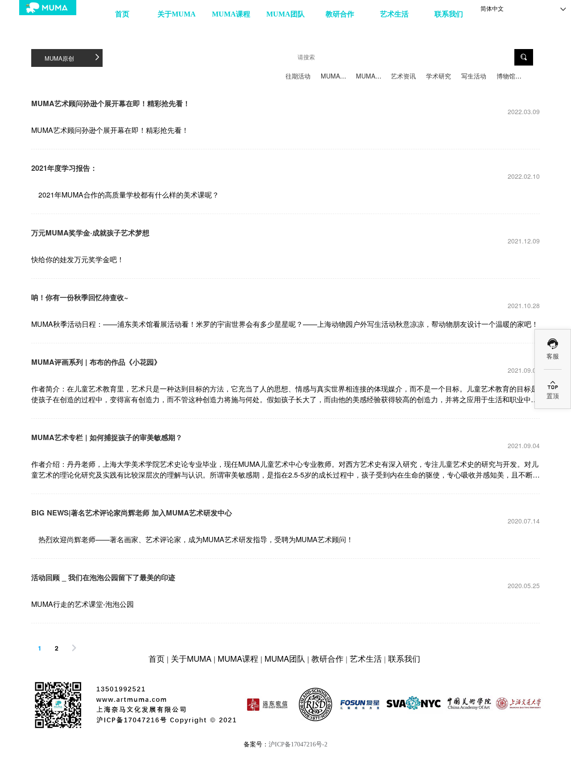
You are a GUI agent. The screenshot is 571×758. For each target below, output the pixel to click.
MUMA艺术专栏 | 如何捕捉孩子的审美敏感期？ (106, 437)
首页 (122, 14)
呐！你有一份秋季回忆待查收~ (79, 297)
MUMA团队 (285, 14)
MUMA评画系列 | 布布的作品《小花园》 (96, 362)
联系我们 (448, 14)
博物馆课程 (512, 75)
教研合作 (340, 14)
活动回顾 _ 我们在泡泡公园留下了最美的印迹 (103, 577)
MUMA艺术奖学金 (381, 75)
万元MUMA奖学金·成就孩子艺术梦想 (90, 232)
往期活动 (298, 75)
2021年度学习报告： (64, 168)
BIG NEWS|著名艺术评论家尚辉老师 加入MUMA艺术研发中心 (131, 512)
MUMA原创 (336, 75)
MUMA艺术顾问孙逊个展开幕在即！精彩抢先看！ (110, 103)
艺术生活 (394, 14)
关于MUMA (176, 14)
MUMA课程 (231, 14)
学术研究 (438, 75)
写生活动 (473, 75)
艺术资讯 (403, 75)
